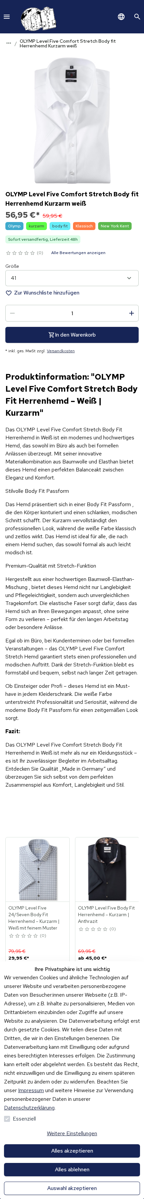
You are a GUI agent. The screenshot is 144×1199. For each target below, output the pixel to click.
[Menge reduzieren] (12, 313)
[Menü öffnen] (6, 16)
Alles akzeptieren (72, 1150)
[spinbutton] (72, 313)
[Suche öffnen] (137, 16)
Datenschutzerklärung (29, 1107)
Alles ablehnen (72, 1169)
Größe (12, 266)
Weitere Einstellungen (72, 1133)
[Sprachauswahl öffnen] (121, 16)
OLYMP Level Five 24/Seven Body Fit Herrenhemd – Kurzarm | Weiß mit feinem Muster (34, 918)
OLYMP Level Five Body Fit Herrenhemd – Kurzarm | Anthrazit (106, 914)
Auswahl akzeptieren (72, 1188)
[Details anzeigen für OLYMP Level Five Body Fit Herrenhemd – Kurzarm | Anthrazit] (107, 869)
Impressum (31, 1090)
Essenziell (24, 1118)
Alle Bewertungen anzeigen (78, 252)
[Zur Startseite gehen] (37, 16)
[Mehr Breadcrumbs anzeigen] (8, 43)
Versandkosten (61, 351)
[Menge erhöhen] (131, 313)
